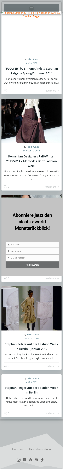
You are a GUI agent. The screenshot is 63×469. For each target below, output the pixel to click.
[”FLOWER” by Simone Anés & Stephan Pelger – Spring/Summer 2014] (31, 32)
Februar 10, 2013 (31, 150)
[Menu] (31, 8)
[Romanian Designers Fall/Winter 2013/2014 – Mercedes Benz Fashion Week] (31, 120)
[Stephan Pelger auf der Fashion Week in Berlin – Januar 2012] (31, 308)
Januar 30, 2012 (31, 338)
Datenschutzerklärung (40, 449)
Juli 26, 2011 (32, 382)
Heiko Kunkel (33, 59)
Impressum (17, 449)
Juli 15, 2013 (32, 63)
